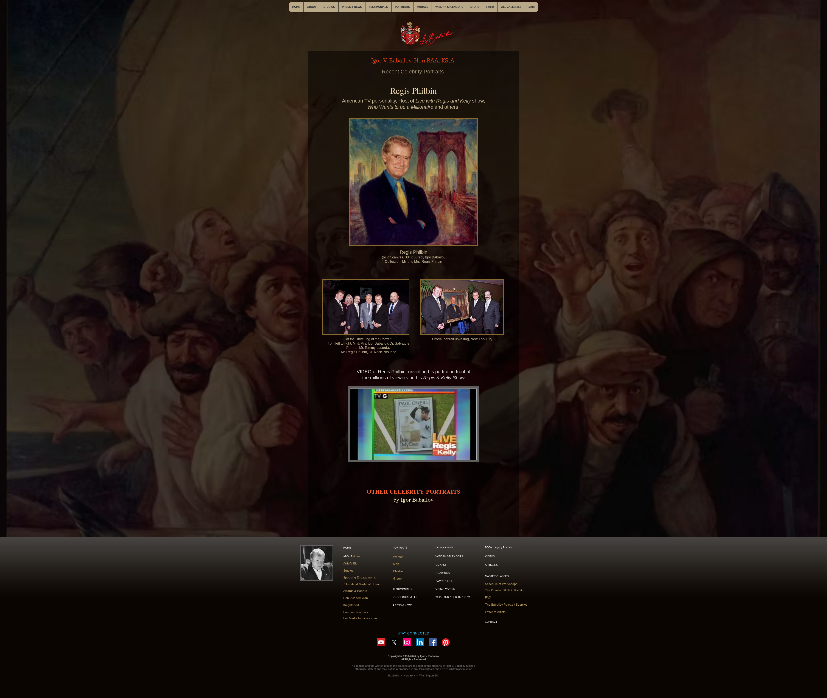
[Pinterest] (446, 642)
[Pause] (356, 454)
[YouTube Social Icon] (381, 642)
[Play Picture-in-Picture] (463, 454)
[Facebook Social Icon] (433, 642)
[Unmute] (363, 454)
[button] (311, 7)
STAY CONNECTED (413, 633)
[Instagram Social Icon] (407, 642)
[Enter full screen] (470, 454)
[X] (394, 642)
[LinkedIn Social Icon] (420, 642)
